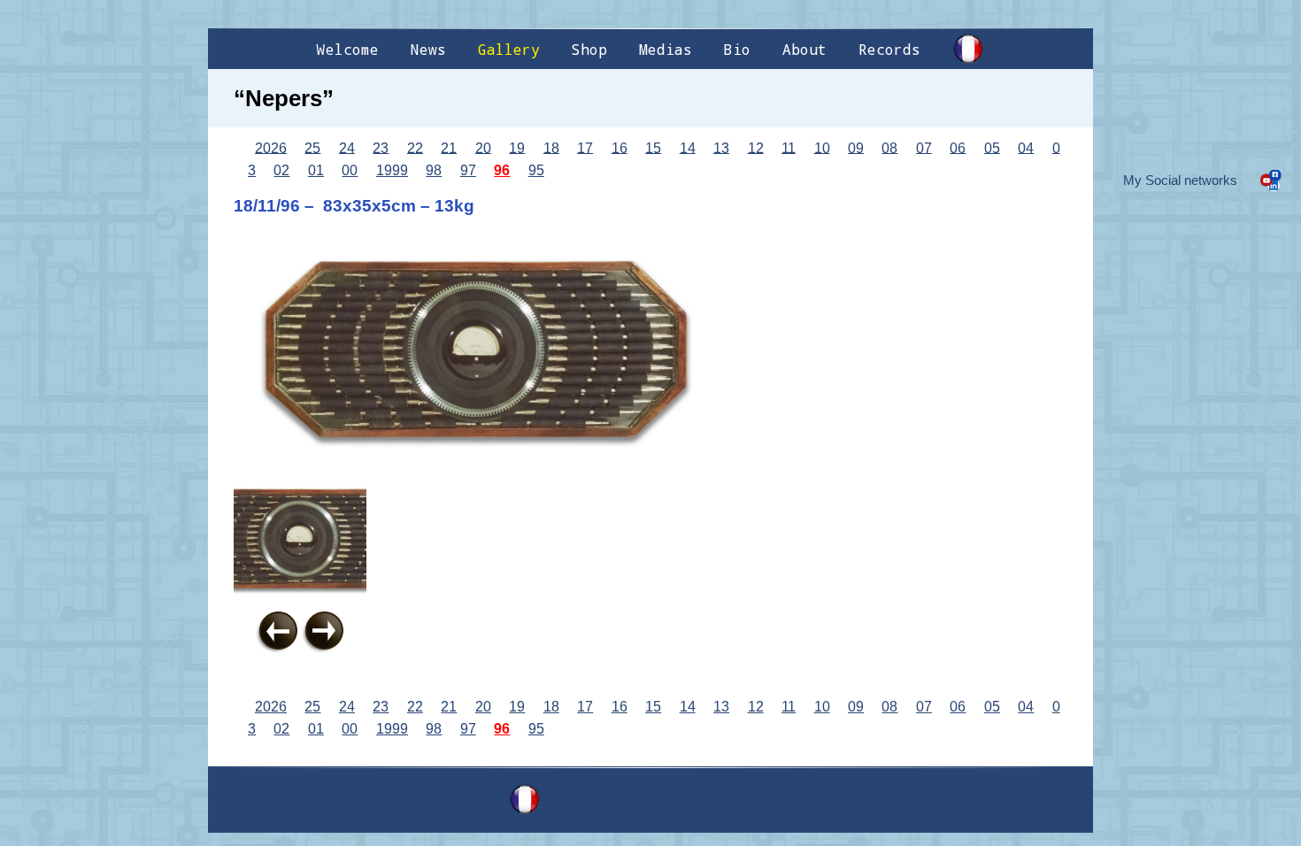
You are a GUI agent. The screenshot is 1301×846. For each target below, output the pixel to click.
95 (536, 170)
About (804, 49)
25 (312, 147)
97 (468, 170)
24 (347, 147)
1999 (392, 170)
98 (434, 170)
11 (788, 147)
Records (889, 49)
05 (992, 147)
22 (415, 147)
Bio (737, 49)
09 (856, 147)
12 (756, 147)
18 (551, 147)
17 (585, 147)
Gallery (509, 49)
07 (924, 147)
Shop (589, 49)
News (428, 49)
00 (350, 170)
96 (502, 170)
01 (316, 170)
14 (688, 147)
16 (619, 147)
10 (822, 147)
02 (281, 170)
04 (1026, 147)
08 (889, 147)
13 (721, 147)
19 (517, 147)
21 (449, 147)
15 (653, 147)
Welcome (348, 49)
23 (381, 147)
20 (483, 147)
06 (958, 147)
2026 (271, 147)
